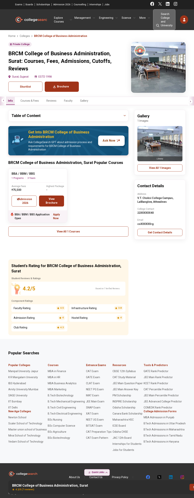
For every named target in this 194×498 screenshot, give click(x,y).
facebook (148, 477)
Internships (95, 4)
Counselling (80, 4)
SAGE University (17, 395)
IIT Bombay (15, 401)
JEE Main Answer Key (125, 389)
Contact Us (95, 477)
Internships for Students (127, 443)
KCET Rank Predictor (156, 383)
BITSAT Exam (94, 425)
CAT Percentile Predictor (158, 389)
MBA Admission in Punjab (159, 417)
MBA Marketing (57, 389)
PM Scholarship (122, 395)
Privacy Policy (120, 477)
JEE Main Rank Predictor (158, 377)
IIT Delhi (13, 407)
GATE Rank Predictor (156, 371)
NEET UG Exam (95, 419)
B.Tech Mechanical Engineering (66, 401)
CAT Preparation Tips (99, 431)
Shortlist (25, 86)
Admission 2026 (61, 4)
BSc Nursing (55, 419)
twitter (159, 477)
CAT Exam (92, 371)
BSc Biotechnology (59, 437)
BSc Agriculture (57, 431)
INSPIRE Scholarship (125, 401)
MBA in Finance (57, 371)
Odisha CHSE (120, 431)
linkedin (170, 477)
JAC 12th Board (122, 437)
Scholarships (43, 4)
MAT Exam (92, 395)
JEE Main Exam (95, 401)
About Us (74, 477)
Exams (18, 4)
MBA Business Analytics (62, 383)
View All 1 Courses (68, 231)
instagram (182, 477)
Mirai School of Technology (24, 435)
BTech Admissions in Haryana (161, 441)
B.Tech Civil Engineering (62, 407)
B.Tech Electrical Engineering (65, 413)
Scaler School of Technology (25, 423)
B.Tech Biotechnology (61, 395)
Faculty (68, 100)
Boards (29, 4)
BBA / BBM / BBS (23, 173)
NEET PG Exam (95, 389)
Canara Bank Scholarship (127, 413)
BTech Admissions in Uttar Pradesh (165, 423)
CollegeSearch (31, 20)
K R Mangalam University (23, 377)
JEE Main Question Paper (128, 383)
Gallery (84, 100)
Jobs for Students (123, 449)
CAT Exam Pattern (97, 437)
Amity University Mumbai (23, 389)
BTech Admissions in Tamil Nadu (163, 435)
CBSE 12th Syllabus (124, 371)
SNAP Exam (93, 407)
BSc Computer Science (61, 425)
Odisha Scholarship (124, 407)
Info (10, 100)
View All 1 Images (160, 167)
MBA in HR (54, 377)
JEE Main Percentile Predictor (161, 395)
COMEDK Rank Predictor (158, 407)
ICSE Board (119, 425)
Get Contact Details (160, 232)
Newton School (17, 417)
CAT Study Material (124, 377)
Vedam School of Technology (25, 441)
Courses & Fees (29, 100)
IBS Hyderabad (17, 383)
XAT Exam (92, 413)
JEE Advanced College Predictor (163, 401)
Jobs (107, 4)
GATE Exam (93, 377)
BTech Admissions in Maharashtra (164, 429)
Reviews (51, 100)
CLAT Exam (93, 383)
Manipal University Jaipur (23, 371)
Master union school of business (27, 429)
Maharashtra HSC (123, 419)
